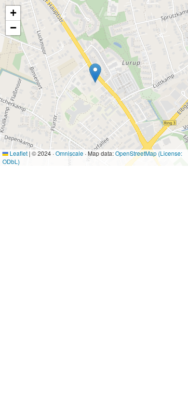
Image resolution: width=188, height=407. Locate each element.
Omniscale (69, 153)
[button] (95, 73)
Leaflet (17, 153)
